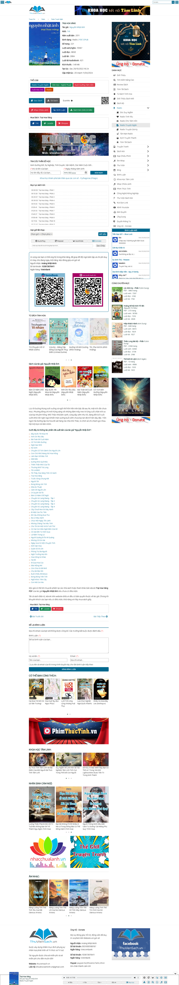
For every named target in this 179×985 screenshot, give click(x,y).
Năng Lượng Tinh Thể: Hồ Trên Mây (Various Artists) (58, 909)
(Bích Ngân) (135, 359)
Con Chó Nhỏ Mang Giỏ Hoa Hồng (44, 453)
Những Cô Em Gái (38, 540)
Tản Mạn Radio (126, 134)
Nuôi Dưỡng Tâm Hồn (84, 85)
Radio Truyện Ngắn (57, 19)
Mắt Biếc (34, 459)
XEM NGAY (99, 173)
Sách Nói (121, 151)
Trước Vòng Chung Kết (40, 479)
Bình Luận (60, 110)
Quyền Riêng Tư (124, 221)
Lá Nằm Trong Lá (37, 535)
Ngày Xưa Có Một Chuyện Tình (43, 543)
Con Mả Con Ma (37, 582)
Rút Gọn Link (122, 203)
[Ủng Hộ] (131, 66)
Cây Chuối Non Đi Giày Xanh (42, 509)
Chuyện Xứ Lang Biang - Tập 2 (43, 501)
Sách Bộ (120, 103)
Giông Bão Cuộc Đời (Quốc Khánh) (100, 701)
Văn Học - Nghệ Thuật (61, 85)
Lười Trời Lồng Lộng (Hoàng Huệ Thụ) (36, 702)
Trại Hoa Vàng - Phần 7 (42, 211)
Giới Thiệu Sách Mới (125, 99)
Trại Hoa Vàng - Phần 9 (42, 218)
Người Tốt (35, 481)
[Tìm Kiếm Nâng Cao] (153, 982)
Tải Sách (54, 100)
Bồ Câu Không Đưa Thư (40, 515)
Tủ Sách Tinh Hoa (124, 94)
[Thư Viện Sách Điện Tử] (131, 959)
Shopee (64, 123)
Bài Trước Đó (38, 616)
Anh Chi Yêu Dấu (37, 436)
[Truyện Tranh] (89, 868)
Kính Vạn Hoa (36, 546)
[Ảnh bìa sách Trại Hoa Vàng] (44, 65)
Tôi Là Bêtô (35, 470)
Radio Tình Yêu (126, 117)
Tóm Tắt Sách (123, 89)
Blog (119, 170)
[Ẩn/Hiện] (175, 973)
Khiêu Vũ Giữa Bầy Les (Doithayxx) (68, 701)
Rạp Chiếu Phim (124, 156)
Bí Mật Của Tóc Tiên (39, 512)
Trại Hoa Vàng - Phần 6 (42, 207)
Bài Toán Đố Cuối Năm (40, 439)
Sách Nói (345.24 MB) (82, 110)
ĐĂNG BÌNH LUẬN (69, 669)
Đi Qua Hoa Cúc (37, 563)
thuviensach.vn (43, 963)
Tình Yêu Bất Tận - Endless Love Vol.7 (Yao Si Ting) (99, 909)
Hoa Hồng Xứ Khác (38, 557)
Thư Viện (121, 165)
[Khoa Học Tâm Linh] (131, 59)
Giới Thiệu (121, 75)
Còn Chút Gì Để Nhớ (39, 568)
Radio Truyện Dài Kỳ (129, 129)
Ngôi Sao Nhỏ (36, 445)
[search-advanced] (153, 982)
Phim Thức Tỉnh (124, 189)
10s (85, 982)
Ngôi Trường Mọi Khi (39, 554)
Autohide (79, 241)
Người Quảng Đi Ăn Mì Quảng (42, 537)
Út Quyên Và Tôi (37, 493)
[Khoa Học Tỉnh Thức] (69, 156)
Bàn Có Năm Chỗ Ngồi (40, 495)
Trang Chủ (32, 19)
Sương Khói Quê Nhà (39, 462)
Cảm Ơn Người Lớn (38, 490)
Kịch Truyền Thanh (128, 138)
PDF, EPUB (83, 39)
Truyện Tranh (123, 147)
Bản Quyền (121, 212)
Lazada (50, 123)
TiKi (37, 123)
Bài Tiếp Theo (99, 616)
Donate (98, 241)
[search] (173, 2)
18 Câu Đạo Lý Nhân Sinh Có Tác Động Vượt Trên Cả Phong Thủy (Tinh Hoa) (95, 826)
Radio (43, 19)
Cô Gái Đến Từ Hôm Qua (40, 532)
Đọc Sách (38, 100)
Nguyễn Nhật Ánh (77, 27)
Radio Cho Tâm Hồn (128, 121)
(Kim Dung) (136, 288)
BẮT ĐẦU (102, 234)
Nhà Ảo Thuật (36, 487)
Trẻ (68, 31)
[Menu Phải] (176, 3)
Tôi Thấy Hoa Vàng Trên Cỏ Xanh (44, 473)
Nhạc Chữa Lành (41, 110)
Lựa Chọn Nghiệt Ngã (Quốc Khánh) (52, 701)
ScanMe (66, 100)
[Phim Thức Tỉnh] (69, 744)
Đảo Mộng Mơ (36, 565)
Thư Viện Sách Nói (125, 198)
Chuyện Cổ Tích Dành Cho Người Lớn (45, 450)
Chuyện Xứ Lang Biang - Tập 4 (43, 507)
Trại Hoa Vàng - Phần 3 (42, 197)
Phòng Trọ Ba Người (39, 551)
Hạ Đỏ (33, 560)
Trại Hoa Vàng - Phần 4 (42, 200)
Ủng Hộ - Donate (124, 226)
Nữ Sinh (34, 448)
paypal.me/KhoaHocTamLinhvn (91, 963)
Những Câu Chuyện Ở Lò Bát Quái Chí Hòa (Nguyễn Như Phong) (84, 704)
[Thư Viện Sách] (8, 3)
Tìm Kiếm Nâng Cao (125, 80)
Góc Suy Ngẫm (126, 112)
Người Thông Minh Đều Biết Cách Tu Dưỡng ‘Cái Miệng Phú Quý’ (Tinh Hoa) (68, 826)
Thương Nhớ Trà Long (39, 467)
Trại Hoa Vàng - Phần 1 (42, 190)
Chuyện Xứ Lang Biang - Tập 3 (43, 504)
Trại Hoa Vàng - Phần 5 (42, 204)
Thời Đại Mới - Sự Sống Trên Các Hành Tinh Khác (68, 769)
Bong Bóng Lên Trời (39, 484)
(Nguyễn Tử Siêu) (134, 307)
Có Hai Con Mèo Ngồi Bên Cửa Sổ (44, 529)
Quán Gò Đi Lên (37, 549)
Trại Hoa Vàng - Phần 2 (42, 194)
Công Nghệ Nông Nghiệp (128, 193)
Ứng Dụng (121, 217)
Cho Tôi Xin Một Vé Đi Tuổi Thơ (43, 526)
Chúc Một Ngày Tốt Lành (41, 521)
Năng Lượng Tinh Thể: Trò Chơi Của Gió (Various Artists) (78, 909)
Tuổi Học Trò (37, 89)
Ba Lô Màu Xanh (37, 518)
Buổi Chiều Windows (39, 574)
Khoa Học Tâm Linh (125, 179)
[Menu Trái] (2, 3)
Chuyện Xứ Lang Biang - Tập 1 (43, 498)
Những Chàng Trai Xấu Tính (42, 523)
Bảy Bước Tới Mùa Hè (39, 434)
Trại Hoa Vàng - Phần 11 (43, 224)
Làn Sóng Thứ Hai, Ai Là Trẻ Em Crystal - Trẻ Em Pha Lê (95, 769)
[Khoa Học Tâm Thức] (112, 14)
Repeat (60, 241)
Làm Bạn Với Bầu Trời (39, 456)
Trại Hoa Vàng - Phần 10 (43, 221)
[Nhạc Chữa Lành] (49, 868)
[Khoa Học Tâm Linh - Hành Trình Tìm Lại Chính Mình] (131, 415)
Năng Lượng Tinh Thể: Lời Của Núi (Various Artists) (37, 909)
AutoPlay (41, 241)
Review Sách (122, 85)
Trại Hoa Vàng (36, 476)
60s (71, 982)
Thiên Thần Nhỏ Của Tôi (40, 464)
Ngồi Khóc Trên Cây (39, 579)
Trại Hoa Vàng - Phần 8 (42, 214)
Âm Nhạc (121, 161)
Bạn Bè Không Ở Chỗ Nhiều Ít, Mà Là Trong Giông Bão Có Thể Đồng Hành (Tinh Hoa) (41, 826)
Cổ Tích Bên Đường (38, 442)
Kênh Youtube (123, 207)
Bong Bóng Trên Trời (39, 577)
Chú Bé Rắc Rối (37, 571)
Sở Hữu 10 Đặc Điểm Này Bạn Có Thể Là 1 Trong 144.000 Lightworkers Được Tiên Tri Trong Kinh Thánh (42, 771)
